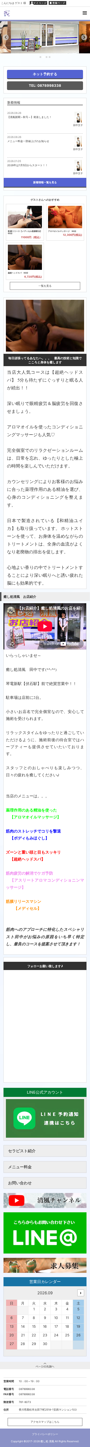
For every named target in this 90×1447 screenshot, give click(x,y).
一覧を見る (45, 285)
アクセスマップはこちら (45, 1421)
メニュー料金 (20, 1167)
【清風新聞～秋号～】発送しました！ (29, 117)
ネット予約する (45, 74)
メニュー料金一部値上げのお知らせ (28, 141)
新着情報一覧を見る (45, 182)
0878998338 (27, 1389)
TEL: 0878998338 (45, 85)
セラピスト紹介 (22, 1151)
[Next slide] (84, 37)
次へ (80, 1293)
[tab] (40, 57)
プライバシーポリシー (45, 1434)
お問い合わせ (20, 1183)
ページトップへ (45, 1365)
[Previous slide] (6, 37)
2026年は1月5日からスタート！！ (27, 165)
